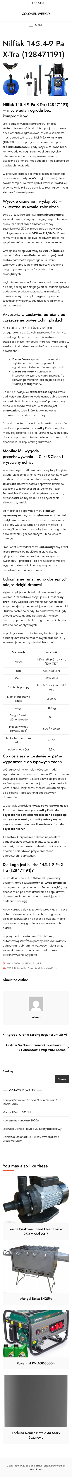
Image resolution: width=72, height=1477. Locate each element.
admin (36, 1017)
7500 (10, 968)
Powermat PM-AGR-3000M (21, 1120)
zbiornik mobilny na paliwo (43, 968)
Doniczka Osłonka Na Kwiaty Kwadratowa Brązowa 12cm (31, 1139)
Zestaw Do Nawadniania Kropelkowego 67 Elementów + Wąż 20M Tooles (36, 1047)
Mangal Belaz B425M (17, 1112)
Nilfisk (28, 963)
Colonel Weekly (36, 13)
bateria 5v (20, 968)
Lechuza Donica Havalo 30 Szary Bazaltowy (32, 1129)
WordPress (36, 1469)
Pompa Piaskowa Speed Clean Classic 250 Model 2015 (32, 1102)
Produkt (37, 963)
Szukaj (8, 1071)
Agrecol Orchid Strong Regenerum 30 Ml (36, 1035)
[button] (36, 25)
